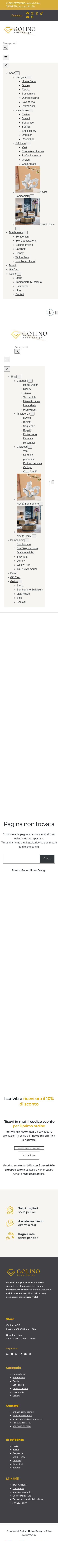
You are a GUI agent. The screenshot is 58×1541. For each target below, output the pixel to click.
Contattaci (16, 15)
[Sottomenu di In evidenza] (31, 110)
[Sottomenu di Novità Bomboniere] (31, 196)
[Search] (5, 47)
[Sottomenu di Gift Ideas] (28, 143)
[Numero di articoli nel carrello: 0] (56, 312)
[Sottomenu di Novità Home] (17, 228)
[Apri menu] (6, 57)
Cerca (47, 858)
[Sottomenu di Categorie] (29, 77)
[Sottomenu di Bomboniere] (25, 232)
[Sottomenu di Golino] (19, 274)
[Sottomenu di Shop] (17, 73)
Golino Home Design (33, 870)
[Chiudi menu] (6, 65)
